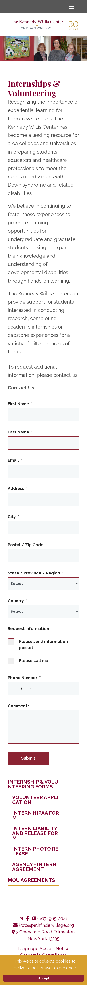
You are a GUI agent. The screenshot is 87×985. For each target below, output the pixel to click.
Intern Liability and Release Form (35, 833)
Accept (43, 978)
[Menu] (71, 6)
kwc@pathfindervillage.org (46, 925)
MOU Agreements (31, 880)
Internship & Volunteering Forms (33, 784)
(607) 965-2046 (52, 918)
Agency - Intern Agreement (34, 866)
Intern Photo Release (35, 851)
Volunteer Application (35, 799)
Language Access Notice (44, 948)
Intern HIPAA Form (35, 815)
